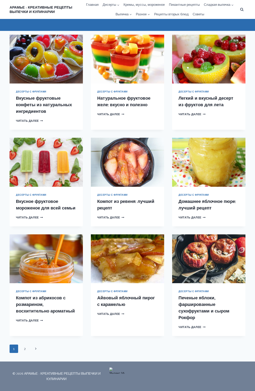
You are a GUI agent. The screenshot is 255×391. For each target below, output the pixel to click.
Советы (198, 14)
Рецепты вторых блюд (171, 14)
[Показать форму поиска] (241, 9)
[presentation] (46, 59)
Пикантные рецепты (184, 5)
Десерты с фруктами (31, 91)
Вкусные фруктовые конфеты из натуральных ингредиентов (44, 105)
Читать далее (29, 120)
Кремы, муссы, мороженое (144, 5)
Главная (92, 5)
